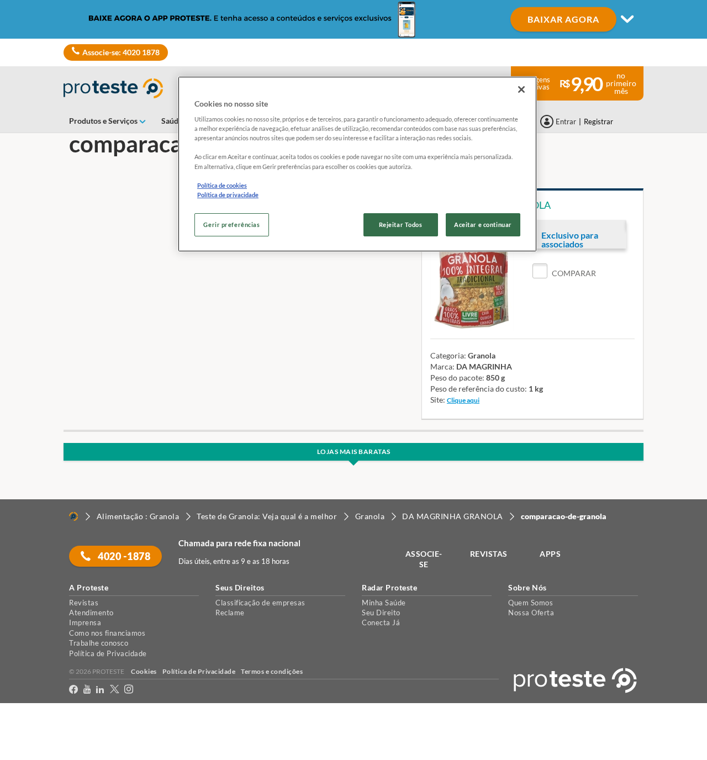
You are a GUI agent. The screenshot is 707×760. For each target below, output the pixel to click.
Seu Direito (381, 612)
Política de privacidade (227, 194)
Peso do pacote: (457, 377)
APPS (550, 553)
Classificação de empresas (260, 602)
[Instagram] (128, 691)
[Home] (73, 516)
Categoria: (448, 355)
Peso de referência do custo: (478, 388)
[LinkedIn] (100, 691)
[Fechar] (521, 89)
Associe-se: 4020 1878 (121, 52)
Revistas (83, 602)
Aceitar (24, 753)
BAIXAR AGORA (563, 19)
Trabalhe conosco (98, 642)
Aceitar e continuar (483, 224)
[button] (564, 273)
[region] (357, 164)
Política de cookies (222, 185)
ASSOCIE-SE (423, 559)
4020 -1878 (123, 556)
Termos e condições (272, 671)
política (13, 733)
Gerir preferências (231, 224)
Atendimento (91, 612)
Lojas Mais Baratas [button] (354, 451)
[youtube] (87, 691)
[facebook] (73, 691)
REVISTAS (489, 553)
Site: (437, 399)
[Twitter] (114, 691)
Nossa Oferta (531, 612)
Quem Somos (530, 602)
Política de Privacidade (108, 653)
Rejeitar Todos (401, 224)
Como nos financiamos (107, 633)
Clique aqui (463, 400)
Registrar (598, 121)
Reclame (230, 612)
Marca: (442, 366)
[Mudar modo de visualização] (353, 19)
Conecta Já (381, 622)
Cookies (144, 671)
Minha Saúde (384, 602)
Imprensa (85, 622)
